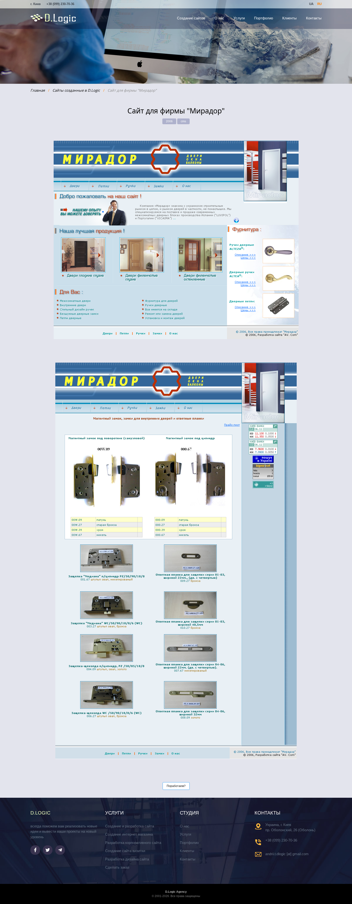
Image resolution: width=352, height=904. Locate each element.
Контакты (314, 18)
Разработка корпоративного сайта (133, 843)
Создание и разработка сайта (129, 826)
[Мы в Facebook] (35, 850)
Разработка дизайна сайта (127, 859)
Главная (37, 90)
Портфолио (263, 18)
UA (311, 4)
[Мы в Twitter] (47, 850)
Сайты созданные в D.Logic (76, 90)
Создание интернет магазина (129, 834)
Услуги (239, 18)
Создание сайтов (191, 18)
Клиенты (289, 18)
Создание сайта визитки (125, 851)
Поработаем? (176, 786)
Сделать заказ (117, 867)
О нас (219, 18)
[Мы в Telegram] (60, 850)
